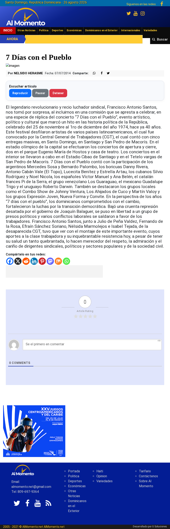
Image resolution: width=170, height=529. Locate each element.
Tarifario (145, 471)
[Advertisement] (54, 271)
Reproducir (20, 93)
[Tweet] (106, 73)
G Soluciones (159, 526)
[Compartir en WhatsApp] (92, 73)
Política (43, 30)
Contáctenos (148, 476)
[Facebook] (9, 261)
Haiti (99, 471)
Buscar (162, 39)
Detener (58, 93)
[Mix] (58, 261)
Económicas (74, 30)
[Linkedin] (34, 261)
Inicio (7, 30)
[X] (18, 261)
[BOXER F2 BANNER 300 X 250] (34, 431)
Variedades (150, 30)
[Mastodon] (50, 261)
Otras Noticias (26, 30)
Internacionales (130, 30)
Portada (74, 471)
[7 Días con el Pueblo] (12, 66)
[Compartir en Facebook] (99, 73)
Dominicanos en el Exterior (101, 30)
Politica (73, 476)
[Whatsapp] (66, 261)
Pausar (40, 93)
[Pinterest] (42, 261)
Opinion (101, 476)
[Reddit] (26, 261)
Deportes (57, 30)
